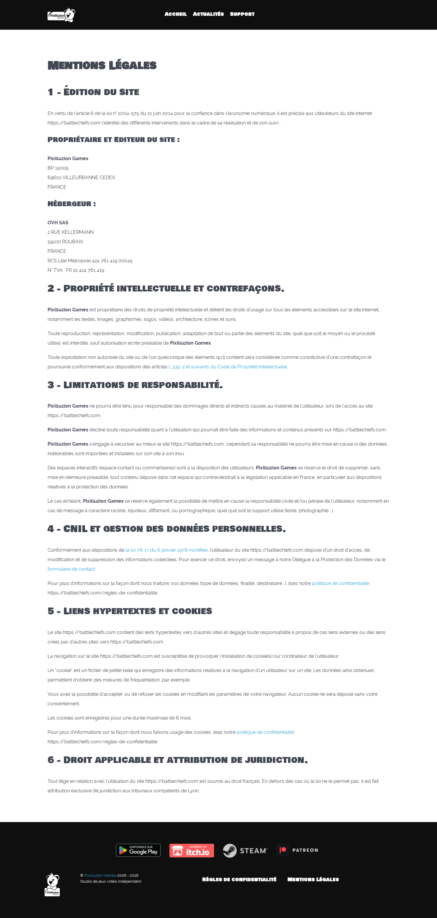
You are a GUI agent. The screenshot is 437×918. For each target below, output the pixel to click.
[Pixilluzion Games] (67, 14)
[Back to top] (389, 879)
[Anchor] (162, 65)
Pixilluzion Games (100, 875)
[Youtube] (376, 14)
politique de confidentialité (340, 583)
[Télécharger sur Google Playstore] (138, 850)
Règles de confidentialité (239, 879)
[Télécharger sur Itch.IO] (191, 850)
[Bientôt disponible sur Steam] (245, 851)
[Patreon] (385, 14)
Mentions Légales (313, 879)
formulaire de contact (71, 569)
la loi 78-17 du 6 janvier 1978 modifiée (166, 550)
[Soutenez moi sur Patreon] (298, 850)
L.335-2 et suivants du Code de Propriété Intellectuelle (228, 367)
